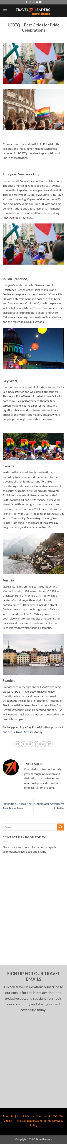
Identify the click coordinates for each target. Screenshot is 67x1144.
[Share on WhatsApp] (17, 744)
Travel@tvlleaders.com (28, 1120)
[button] (5, 10)
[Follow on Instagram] (30, 2)
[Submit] (60, 827)
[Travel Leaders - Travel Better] (33, 11)
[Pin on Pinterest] (43, 744)
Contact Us (44, 1116)
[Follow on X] (34, 2)
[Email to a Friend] (37, 744)
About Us (8, 1116)
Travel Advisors (25, 1116)
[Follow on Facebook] (27, 2)
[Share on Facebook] (24, 744)
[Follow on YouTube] (40, 2)
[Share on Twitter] (30, 744)
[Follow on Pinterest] (37, 2)
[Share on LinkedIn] (50, 744)
